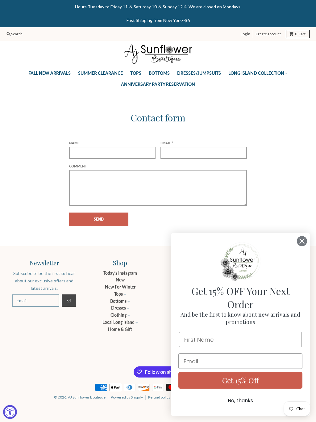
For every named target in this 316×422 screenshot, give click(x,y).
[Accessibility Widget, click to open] (10, 412)
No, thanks (240, 400)
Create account (268, 34)
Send (99, 219)
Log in (245, 34)
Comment (78, 166)
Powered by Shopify (127, 397)
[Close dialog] (302, 241)
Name (74, 143)
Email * (166, 143)
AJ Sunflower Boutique (87, 397)
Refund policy (159, 397)
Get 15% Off (240, 380)
